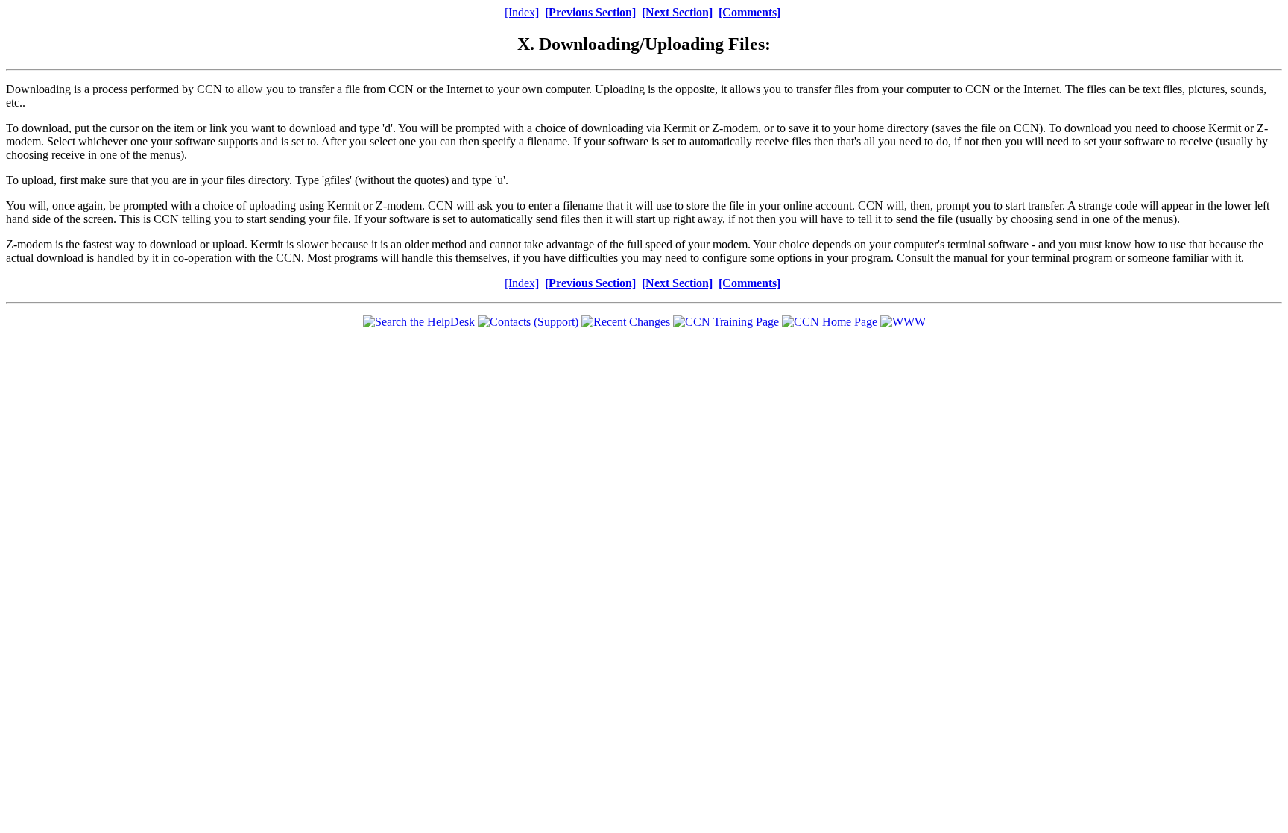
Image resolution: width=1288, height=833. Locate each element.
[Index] (522, 12)
